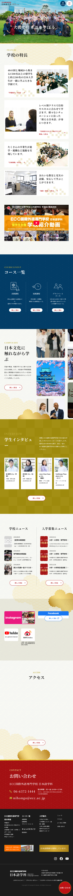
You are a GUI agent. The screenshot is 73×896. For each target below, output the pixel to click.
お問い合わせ (61, 826)
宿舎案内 (24, 832)
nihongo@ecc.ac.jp (29, 798)
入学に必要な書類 (44, 826)
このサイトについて (18, 880)
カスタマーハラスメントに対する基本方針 (51, 880)
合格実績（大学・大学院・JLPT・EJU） (12, 831)
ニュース (59, 815)
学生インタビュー (9, 837)
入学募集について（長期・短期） (45, 823)
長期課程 (24, 819)
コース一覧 (26, 816)
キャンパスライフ (28, 829)
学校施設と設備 (8, 834)
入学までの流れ (43, 819)
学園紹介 (6, 823)
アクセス (59, 819)
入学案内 (42, 816)
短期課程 (24, 822)
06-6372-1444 (24, 791)
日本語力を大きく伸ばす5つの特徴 (12, 826)
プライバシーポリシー (32, 880)
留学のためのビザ (44, 828)
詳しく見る (15, 310)
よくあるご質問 (61, 823)
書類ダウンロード (44, 831)
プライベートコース (27, 824)
